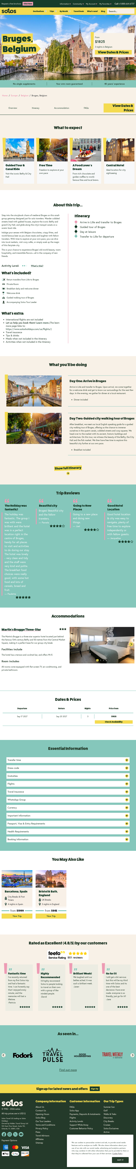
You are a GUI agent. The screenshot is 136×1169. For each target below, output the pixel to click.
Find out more (68, 1070)
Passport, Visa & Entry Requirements (26, 823)
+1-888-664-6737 (124, 3)
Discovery (108, 1117)
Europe (14, 95)
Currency (12, 807)
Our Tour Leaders (43, 1121)
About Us (40, 1106)
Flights (11, 783)
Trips (52, 11)
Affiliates (40, 1139)
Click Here (28, 4)
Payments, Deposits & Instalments (85, 1114)
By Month (64, 11)
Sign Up (94, 1089)
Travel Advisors (42, 1135)
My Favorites (104, 4)
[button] (131, 644)
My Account (90, 4)
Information (64, 4)
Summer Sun (109, 1106)
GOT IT (120, 1160)
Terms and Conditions (45, 1124)
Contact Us (41, 1110)
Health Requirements (18, 831)
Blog (103, 11)
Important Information (19, 815)
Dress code (13, 768)
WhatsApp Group (17, 799)
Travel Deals (79, 11)
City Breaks (109, 1121)
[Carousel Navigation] (68, 1055)
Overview (12, 108)
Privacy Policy (42, 1128)
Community (77, 4)
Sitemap (39, 1142)
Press (38, 1132)
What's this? (37, 265)
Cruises (107, 1124)
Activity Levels (76, 1121)
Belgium (24, 95)
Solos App (74, 1110)
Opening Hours (42, 1114)
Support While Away (79, 1124)
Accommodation (61, 108)
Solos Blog (40, 1117)
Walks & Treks (110, 1114)
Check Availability (114, 722)
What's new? (92, 11)
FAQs (86, 108)
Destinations (38, 11)
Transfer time (14, 760)
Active (107, 1132)
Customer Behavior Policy (81, 1128)
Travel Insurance (16, 791)
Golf (105, 1110)
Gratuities (13, 775)
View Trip (17, 916)
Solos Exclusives (111, 1128)
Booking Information (18, 839)
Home (5, 95)
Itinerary (35, 108)
